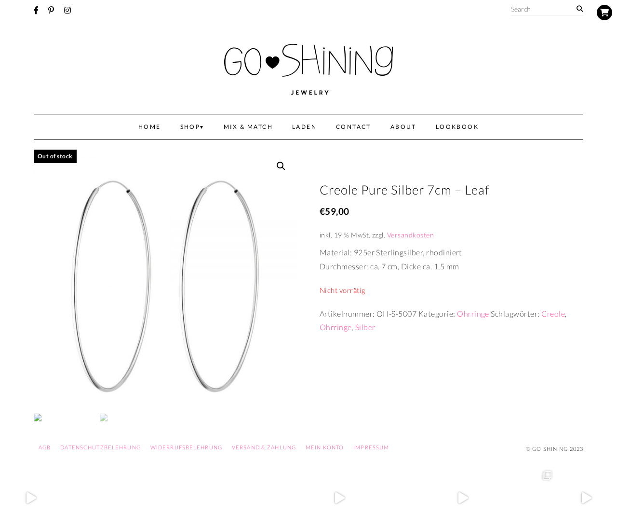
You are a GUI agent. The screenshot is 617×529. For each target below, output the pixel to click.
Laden (304, 126)
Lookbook (457, 126)
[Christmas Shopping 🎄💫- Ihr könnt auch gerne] (463, 498)
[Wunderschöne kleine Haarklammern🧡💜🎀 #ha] (92, 498)
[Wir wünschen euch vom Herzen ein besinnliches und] (339, 498)
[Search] (579, 8)
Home (149, 126)
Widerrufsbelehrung (186, 447)
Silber (365, 327)
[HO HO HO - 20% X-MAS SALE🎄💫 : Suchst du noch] (401, 498)
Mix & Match (248, 126)
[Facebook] (36, 10)
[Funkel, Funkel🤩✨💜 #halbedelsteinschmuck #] (154, 498)
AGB (45, 447)
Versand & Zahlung (264, 447)
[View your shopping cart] (604, 12)
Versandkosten (410, 235)
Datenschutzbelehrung (100, 447)
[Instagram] (67, 10)
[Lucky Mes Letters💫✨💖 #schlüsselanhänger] (31, 498)
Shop (190, 126)
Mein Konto (325, 447)
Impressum (371, 447)
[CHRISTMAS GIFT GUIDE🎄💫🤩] (586, 498)
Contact (353, 126)
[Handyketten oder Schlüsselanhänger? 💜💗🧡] (524, 498)
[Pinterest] (51, 10)
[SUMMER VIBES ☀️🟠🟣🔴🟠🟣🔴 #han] (216, 498)
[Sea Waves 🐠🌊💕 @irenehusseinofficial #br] (277, 498)
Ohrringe (473, 313)
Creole (553, 313)
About (403, 126)
